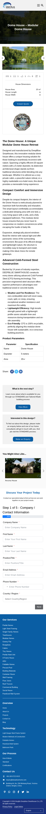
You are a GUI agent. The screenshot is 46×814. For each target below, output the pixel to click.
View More (23, 407)
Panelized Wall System (11, 694)
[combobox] (5, 586)
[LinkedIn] (21, 371)
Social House (7, 690)
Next (39, 607)
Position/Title (9, 558)
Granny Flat (7, 642)
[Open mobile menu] (38, 5)
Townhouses (7, 635)
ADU (4, 661)
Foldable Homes (9, 664)
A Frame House (8, 658)
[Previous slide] (2, 471)
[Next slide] (43, 471)
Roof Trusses (8, 684)
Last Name (8, 546)
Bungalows (7, 645)
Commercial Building (10, 687)
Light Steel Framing (10, 629)
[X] (16, 371)
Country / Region (10, 594)
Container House (9, 674)
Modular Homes (8, 638)
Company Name (10, 522)
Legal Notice (18, 806)
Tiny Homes (7, 651)
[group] (23, 471)
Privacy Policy (7, 806)
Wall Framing (7, 677)
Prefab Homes (8, 625)
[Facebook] (12, 371)
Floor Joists (7, 681)
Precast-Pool (7, 668)
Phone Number (10, 582)
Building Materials (9, 671)
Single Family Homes (10, 632)
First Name (8, 534)
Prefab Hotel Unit (9, 655)
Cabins (5, 648)
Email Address (9, 570)
